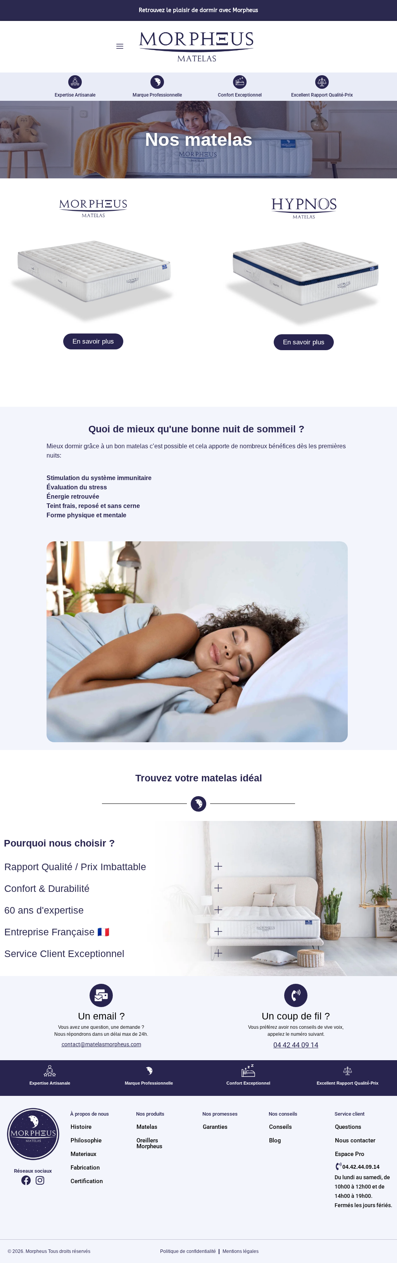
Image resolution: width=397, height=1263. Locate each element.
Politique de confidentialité (188, 1251)
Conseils (280, 1127)
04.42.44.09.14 (361, 1167)
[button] (119, 867)
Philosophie (86, 1141)
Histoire (81, 1127)
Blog (275, 1141)
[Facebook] (26, 1180)
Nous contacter (355, 1141)
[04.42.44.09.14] (338, 1166)
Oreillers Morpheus (149, 1143)
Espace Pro (349, 1154)
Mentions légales (241, 1251)
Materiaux (84, 1154)
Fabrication (85, 1168)
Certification (87, 1181)
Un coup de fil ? (296, 1016)
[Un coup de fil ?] (295, 995)
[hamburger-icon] (119, 46)
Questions (348, 1127)
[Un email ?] (101, 995)
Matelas (146, 1127)
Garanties (215, 1127)
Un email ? (101, 1016)
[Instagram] (40, 1180)
